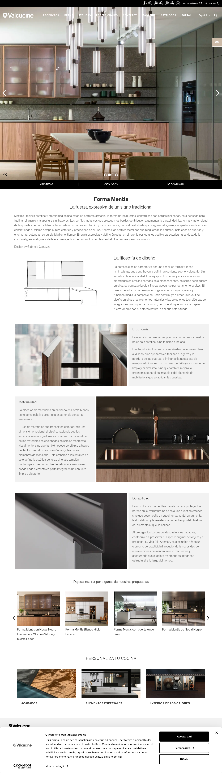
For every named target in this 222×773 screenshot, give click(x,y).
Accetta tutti (184, 736)
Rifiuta (184, 759)
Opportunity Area (190, 3)
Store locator (210, 3)
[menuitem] (204, 15)
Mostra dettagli (54, 766)
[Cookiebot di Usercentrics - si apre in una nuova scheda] (22, 766)
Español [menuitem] (203, 15)
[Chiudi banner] (216, 733)
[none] (204, 15)
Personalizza (182, 747)
